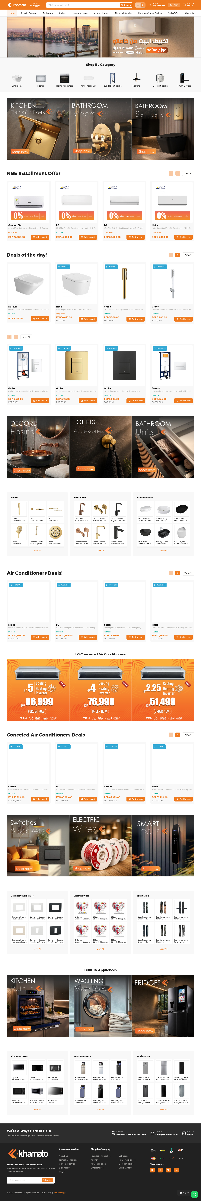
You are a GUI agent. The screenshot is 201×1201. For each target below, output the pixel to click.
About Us (63, 1156)
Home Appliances (127, 1160)
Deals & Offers (125, 1168)
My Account (159, 5)
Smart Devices (97, 1168)
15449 (190, 5)
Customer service (67, 1164)
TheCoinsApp (60, 1193)
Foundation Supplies (100, 1156)
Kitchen (94, 1160)
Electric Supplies (126, 1164)
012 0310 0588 (123, 1134)
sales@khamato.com (166, 1134)
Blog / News (64, 1168)
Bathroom (123, 1156)
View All (37, 550)
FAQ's (61, 1172)
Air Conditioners (98, 1164)
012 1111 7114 (140, 1134)
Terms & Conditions (68, 1160)
